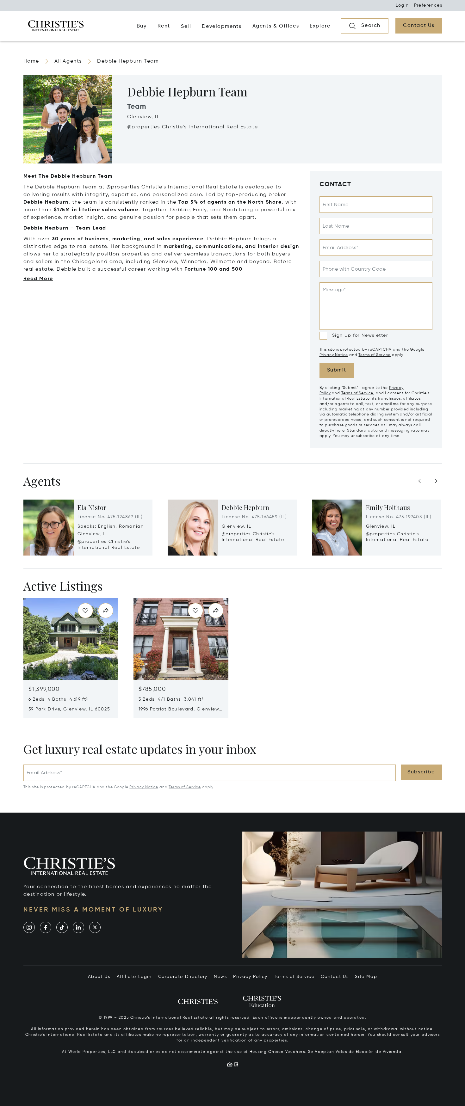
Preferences (428, 5)
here (340, 431)
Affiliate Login (134, 976)
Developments (221, 26)
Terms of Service (374, 355)
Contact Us (335, 976)
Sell (186, 26)
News (220, 976)
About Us (99, 976)
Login (402, 5)
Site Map (366, 976)
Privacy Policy (250, 976)
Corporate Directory (183, 976)
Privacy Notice (333, 355)
